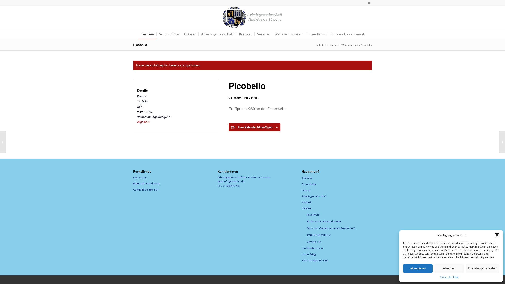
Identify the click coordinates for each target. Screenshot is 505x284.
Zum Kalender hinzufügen (255, 127)
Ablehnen (449, 268)
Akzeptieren (418, 268)
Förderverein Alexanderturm (324, 221)
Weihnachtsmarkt (312, 248)
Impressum (140, 177)
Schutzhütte (309, 184)
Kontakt (306, 202)
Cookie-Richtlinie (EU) (145, 189)
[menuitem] (147, 34)
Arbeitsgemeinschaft (314, 196)
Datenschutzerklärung (146, 183)
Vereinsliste (314, 242)
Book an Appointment (315, 260)
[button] (497, 235)
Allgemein (143, 122)
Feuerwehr (313, 214)
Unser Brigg (309, 254)
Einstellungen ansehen (482, 268)
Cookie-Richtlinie (449, 277)
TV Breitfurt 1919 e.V (319, 235)
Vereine (306, 208)
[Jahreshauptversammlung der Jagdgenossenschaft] (3, 142)
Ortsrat (306, 190)
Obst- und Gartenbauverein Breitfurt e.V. (331, 228)
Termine (307, 178)
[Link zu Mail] (369, 3)
